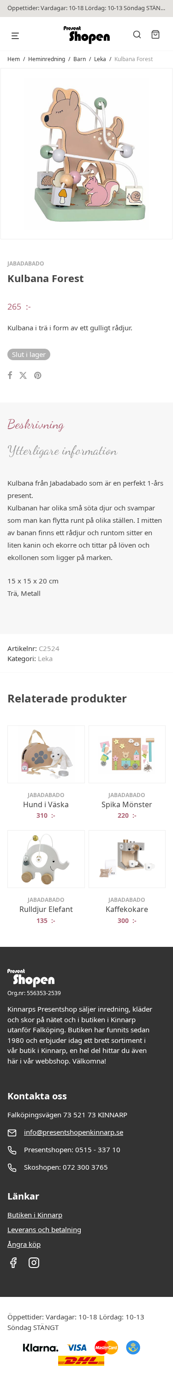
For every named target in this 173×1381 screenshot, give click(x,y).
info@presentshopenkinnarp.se (73, 1132)
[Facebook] (13, 1265)
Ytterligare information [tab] (62, 450)
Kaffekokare (127, 909)
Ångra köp (24, 1244)
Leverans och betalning (44, 1229)
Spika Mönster (126, 804)
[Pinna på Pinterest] (38, 375)
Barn (79, 59)
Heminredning (46, 59)
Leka (100, 59)
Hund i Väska (46, 804)
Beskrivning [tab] (35, 424)
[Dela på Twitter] (23, 375)
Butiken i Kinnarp (34, 1214)
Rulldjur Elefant (46, 909)
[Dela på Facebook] (9, 375)
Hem (13, 59)
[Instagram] (34, 1265)
